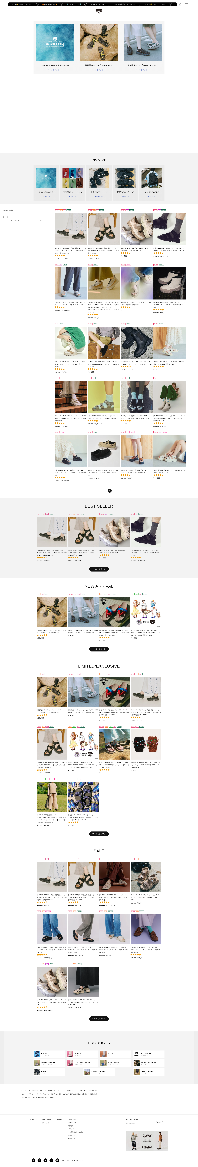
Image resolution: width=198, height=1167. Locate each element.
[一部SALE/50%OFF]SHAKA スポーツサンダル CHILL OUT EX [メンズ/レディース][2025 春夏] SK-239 (71, 304)
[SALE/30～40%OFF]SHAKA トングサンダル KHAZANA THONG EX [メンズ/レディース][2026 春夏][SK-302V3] (82, 950)
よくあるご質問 (46, 1119)
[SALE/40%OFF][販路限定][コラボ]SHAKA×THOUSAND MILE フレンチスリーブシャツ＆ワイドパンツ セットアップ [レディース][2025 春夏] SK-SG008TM (52, 818)
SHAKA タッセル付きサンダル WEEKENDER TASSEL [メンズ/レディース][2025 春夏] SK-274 (135, 417)
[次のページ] (130, 492)
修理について (72, 1123)
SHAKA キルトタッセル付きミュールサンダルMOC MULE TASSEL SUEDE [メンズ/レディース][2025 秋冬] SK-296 (103, 364)
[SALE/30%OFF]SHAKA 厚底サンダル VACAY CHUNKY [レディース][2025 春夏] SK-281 (134, 471)
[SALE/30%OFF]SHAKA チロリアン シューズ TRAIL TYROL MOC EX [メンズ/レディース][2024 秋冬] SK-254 (103, 472)
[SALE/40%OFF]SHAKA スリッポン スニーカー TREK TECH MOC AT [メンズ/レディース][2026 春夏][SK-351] (83, 1002)
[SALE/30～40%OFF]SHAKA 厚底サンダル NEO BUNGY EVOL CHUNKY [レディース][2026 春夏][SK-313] (51, 950)
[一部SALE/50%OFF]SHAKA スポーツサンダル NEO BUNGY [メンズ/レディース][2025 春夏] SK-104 (103, 417)
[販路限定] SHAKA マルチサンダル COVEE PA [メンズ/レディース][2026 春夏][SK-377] (51, 631)
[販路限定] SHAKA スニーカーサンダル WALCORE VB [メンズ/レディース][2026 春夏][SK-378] (83, 631)
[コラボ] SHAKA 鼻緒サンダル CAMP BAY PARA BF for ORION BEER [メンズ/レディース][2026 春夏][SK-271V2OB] (114, 765)
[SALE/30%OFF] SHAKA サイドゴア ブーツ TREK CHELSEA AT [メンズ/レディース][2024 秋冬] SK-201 (136, 363)
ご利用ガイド (72, 1119)
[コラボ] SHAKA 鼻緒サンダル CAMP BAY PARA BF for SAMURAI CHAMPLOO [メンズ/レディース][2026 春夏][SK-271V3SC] (114, 632)
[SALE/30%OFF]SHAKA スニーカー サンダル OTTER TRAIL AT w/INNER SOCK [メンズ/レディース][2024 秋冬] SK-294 (70, 418)
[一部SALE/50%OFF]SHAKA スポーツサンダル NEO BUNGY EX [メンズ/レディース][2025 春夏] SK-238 (168, 249)
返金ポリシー (72, 1135)
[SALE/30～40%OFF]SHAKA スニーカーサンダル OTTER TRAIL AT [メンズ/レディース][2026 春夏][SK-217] (51, 1002)
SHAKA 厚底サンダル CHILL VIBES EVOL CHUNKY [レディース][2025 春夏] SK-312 (136, 304)
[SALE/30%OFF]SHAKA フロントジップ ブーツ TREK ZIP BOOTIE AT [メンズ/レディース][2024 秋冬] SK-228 (169, 305)
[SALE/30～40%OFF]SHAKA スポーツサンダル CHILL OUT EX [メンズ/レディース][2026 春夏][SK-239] (113, 897)
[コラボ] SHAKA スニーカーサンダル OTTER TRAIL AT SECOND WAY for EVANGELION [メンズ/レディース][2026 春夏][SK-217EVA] (145, 632)
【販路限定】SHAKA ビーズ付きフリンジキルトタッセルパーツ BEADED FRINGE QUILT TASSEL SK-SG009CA (145, 765)
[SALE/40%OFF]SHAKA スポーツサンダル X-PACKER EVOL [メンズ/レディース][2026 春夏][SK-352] (113, 950)
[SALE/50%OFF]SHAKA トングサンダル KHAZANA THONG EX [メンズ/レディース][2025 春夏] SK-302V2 (70, 364)
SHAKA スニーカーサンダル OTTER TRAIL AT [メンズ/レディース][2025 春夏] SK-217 (136, 249)
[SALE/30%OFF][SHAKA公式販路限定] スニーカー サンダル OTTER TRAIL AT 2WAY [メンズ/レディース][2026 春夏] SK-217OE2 (70, 250)
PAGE (44, 196)
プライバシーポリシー (74, 1129)
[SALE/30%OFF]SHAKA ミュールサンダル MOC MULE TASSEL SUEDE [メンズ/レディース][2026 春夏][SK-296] (145, 950)
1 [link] (109, 490)
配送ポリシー (72, 1138)
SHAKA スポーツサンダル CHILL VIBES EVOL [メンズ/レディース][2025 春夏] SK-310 (168, 363)
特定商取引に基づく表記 (75, 1132)
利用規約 (71, 1126)
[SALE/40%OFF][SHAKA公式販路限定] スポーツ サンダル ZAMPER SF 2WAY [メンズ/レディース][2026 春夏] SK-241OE (103, 250)
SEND (159, 1123)
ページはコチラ (54, 70)
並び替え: (6, 217)
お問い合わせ (45, 1123)
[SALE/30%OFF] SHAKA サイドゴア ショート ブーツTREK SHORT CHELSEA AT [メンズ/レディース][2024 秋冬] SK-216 (169, 418)
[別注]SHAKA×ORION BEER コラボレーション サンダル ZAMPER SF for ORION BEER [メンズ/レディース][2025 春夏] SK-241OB (83, 817)
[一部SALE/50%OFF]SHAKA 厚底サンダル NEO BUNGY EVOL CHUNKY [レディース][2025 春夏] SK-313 (71, 472)
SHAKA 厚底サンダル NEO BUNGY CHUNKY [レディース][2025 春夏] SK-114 (169, 471)
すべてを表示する (99, 569)
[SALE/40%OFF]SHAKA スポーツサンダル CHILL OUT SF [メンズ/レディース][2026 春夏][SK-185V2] (145, 897)
